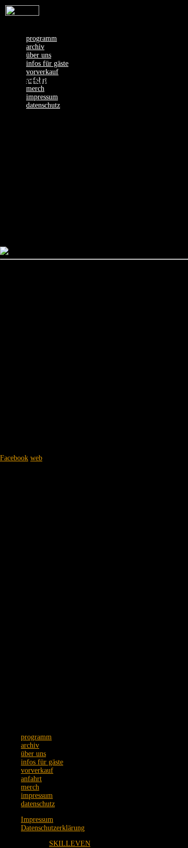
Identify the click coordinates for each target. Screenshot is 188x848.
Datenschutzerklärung (53, 828)
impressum (42, 97)
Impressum (37, 819)
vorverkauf (42, 72)
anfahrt (31, 779)
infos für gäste (47, 63)
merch (35, 88)
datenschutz (43, 105)
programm (41, 38)
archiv (35, 47)
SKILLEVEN (69, 843)
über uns (38, 55)
